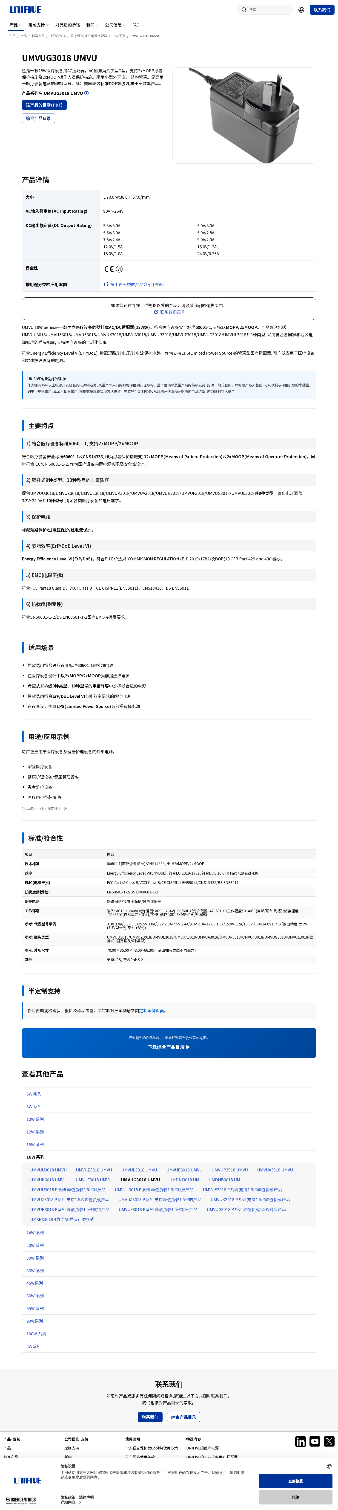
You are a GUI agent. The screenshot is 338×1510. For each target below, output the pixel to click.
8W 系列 (34, 1106)
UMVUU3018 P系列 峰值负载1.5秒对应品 (68, 1189)
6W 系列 (34, 1094)
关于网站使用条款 (140, 1457)
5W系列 (33, 1346)
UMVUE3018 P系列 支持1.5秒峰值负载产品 (242, 1189)
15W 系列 (35, 1144)
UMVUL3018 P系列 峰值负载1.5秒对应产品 (154, 1189)
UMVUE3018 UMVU (184, 1170)
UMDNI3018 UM (184, 1179)
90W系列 (34, 1321)
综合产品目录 (38, 118)
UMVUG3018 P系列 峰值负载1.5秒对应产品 (246, 1209)
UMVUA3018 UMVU (275, 1170)
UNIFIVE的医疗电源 (202, 1448)
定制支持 (36, 25)
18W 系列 (35, 1157)
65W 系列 (35, 1308)
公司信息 (113, 25)
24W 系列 (35, 1232)
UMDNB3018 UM (224, 1179)
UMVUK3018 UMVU (48, 1179)
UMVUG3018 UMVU (140, 1179)
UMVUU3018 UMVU (48, 1170)
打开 (86, 93)
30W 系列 (35, 1258)
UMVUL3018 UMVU (139, 1170)
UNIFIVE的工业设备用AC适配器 (212, 1457)
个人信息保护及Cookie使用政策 (151, 1448)
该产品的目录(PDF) (44, 105)
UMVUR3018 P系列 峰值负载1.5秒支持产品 (69, 1209)
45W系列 (34, 1283)
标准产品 (10, 1457)
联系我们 (322, 9)
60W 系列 (35, 1295)
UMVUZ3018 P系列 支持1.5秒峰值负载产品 (69, 1199)
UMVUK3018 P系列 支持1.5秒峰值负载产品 (250, 1199)
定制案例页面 (151, 1010)
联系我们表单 (172, 312)
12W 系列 (35, 1132)
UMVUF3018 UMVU (94, 1179)
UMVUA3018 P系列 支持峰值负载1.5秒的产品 (159, 1199)
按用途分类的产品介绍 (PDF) (137, 284)
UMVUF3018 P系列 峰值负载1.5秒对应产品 (158, 1209)
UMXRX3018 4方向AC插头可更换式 (62, 1219)
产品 (13, 25)
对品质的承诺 (67, 25)
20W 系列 (35, 1245)
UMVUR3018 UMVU (230, 1170)
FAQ (136, 25)
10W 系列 (35, 1119)
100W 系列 (36, 1333)
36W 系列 (35, 1270)
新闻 (90, 25)
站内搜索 (242, 10)
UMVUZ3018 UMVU (94, 1170)
